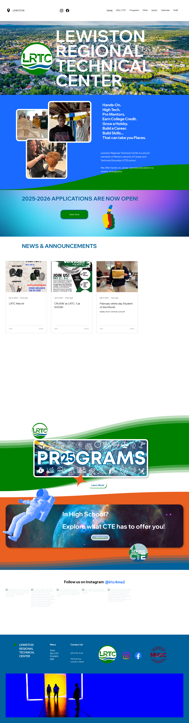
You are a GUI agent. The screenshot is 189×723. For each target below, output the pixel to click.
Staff (52, 659)
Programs (54, 656)
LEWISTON (18, 10)
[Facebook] (67, 10)
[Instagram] (61, 10)
